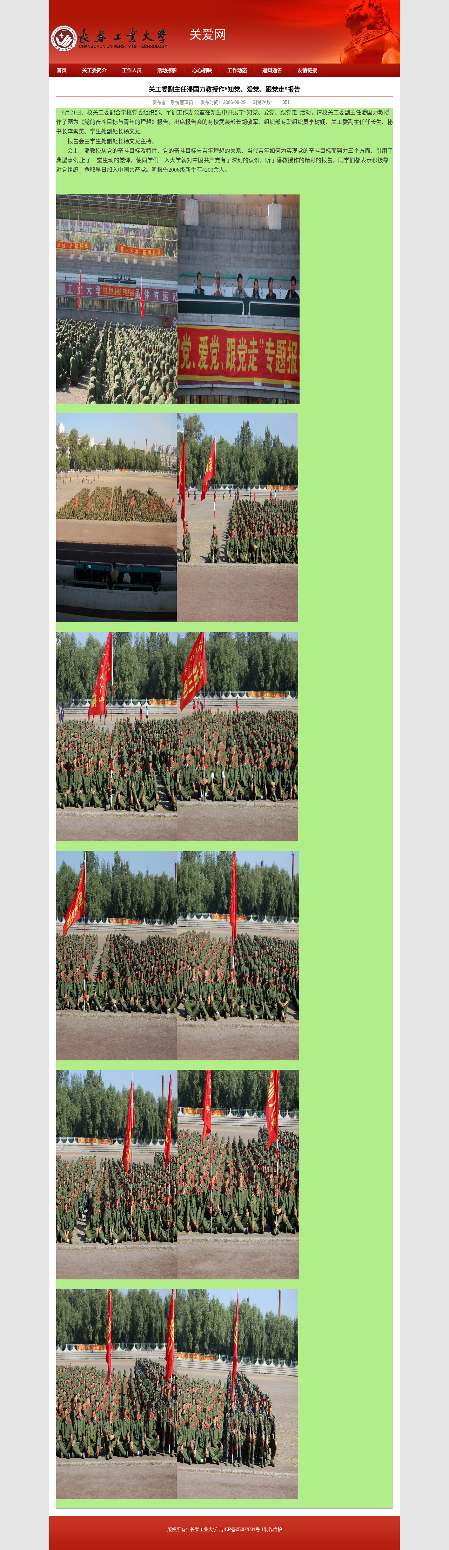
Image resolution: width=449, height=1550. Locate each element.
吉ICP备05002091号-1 (241, 1529)
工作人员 (132, 70)
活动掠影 (167, 70)
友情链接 (307, 70)
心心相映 (202, 70)
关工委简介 (94, 70)
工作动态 (237, 70)
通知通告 (272, 70)
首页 (62, 70)
